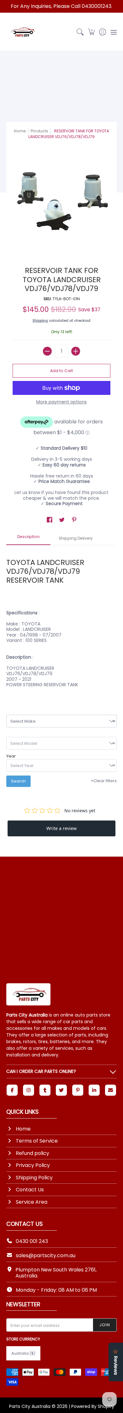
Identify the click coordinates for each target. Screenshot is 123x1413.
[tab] (28, 538)
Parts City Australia (29, 1406)
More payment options (61, 402)
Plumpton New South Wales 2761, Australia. (56, 1273)
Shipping (40, 320)
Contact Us (30, 1189)
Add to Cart (61, 370)
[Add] (75, 351)
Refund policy (32, 1153)
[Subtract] (47, 351)
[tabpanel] (61, 619)
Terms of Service (37, 1140)
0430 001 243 (32, 1241)
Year (11, 756)
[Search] (80, 32)
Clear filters (104, 781)
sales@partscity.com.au (45, 1255)
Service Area (31, 1202)
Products (39, 131)
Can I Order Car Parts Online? (41, 1071)
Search (18, 781)
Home (20, 131)
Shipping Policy (34, 1177)
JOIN (104, 1325)
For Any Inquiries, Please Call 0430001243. (61, 6)
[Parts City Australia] (22, 32)
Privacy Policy (33, 1165)
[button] (91, 32)
